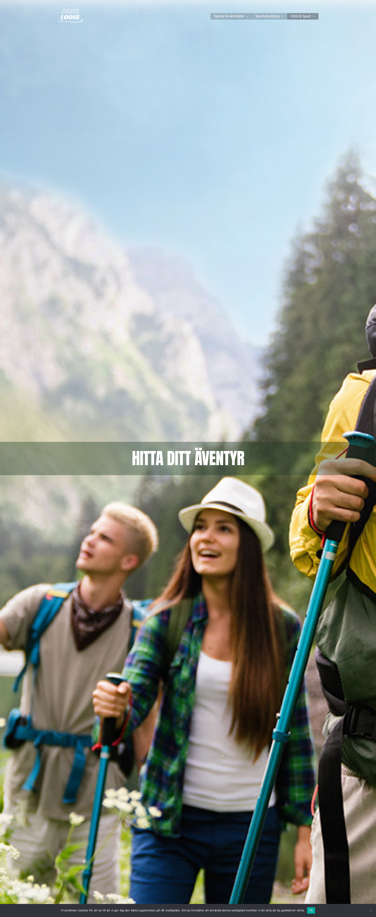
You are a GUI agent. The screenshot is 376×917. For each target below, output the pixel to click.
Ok (311, 910)
